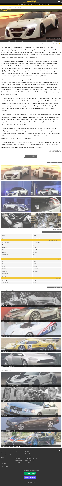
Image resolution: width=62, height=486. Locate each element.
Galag (16, 7)
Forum (44, 4)
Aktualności (16, 4)
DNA (2, 457)
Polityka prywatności (31, 458)
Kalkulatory (18, 462)
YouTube (17, 458)
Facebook (17, 456)
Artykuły (38, 4)
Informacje (28, 456)
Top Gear (4, 466)
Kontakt (27, 451)
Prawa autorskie (29, 460)
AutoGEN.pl (4, 7)
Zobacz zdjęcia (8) (53, 38)
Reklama (27, 462)
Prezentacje (25, 4)
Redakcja (27, 453)
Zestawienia (18, 460)
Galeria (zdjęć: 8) (54, 162)
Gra (49, 4)
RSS (16, 451)
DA (32, 4)
